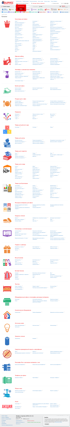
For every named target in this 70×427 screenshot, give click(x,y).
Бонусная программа (33, 1)
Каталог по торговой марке (6, 418)
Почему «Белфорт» (54, 1)
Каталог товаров (6, 6)
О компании (4, 420)
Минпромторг (5, 12)
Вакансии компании (30, 420)
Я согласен (47, 424)
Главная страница (4, 14)
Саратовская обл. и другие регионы (22, 3)
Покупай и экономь (34, 12)
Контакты (17, 423)
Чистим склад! (12, 12)
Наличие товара (47, 1)
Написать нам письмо (19, 422)
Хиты (22, 12)
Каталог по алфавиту (5, 417)
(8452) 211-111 (30, 416)
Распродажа (27, 12)
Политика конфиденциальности (7, 425)
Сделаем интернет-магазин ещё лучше (34, 422)
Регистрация (35, 6)
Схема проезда (18, 420)
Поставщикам (4, 423)
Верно (21, 8)
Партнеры (3, 421)
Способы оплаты (19, 1)
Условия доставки (26, 1)
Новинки (18, 12)
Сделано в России (43, 12)
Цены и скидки (40, 1)
